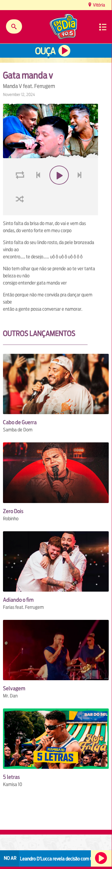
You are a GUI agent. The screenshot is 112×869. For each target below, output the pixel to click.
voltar (36, 189)
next (80, 189)
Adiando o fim (18, 600)
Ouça (45, 51)
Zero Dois (13, 511)
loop (21, 189)
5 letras (11, 777)
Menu (103, 27)
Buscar (14, 26)
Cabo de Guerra (20, 422)
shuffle (20, 213)
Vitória (98, 4)
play (58, 189)
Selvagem (14, 688)
